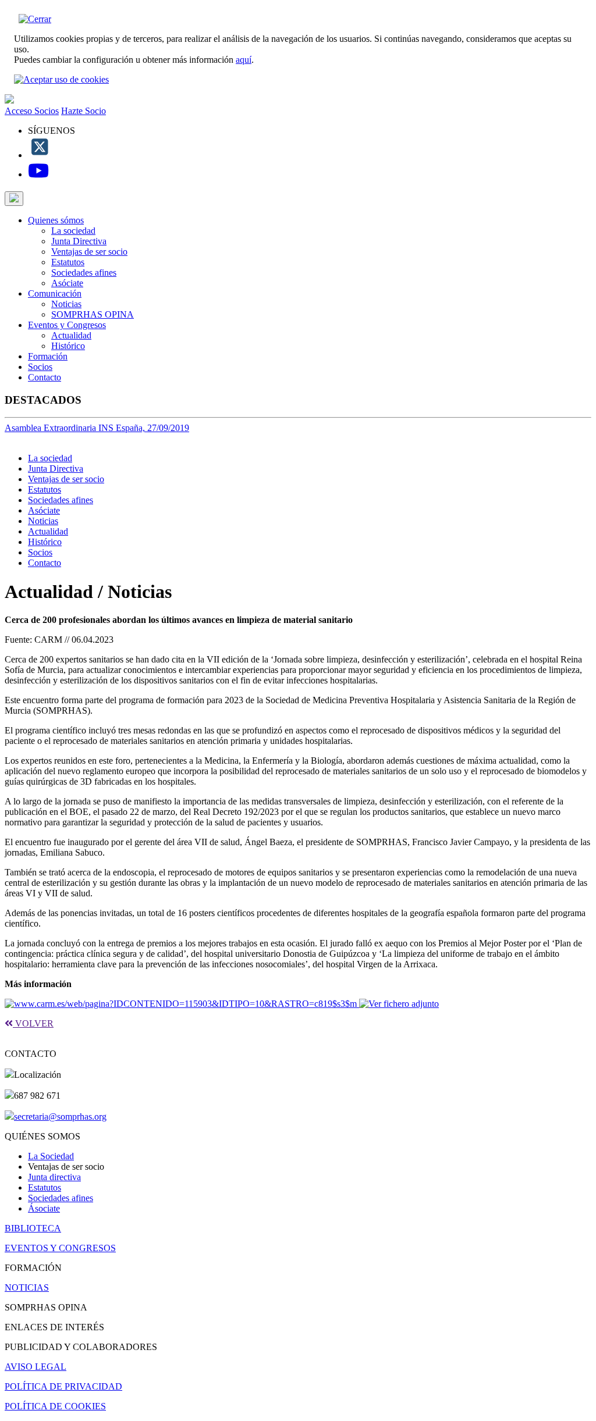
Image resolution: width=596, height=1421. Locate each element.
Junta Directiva (79, 241)
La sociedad (73, 231)
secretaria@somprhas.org (60, 1116)
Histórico (68, 346)
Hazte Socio (83, 111)
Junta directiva (54, 1177)
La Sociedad (51, 1156)
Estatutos (67, 262)
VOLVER (33, 1023)
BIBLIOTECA (33, 1228)
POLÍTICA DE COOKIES (55, 1406)
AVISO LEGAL (35, 1367)
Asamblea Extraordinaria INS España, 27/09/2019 (97, 428)
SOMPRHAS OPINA (92, 314)
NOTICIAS (27, 1287)
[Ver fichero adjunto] (399, 1004)
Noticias (66, 304)
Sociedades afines (83, 272)
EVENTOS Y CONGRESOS (60, 1248)
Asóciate (67, 283)
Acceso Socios (32, 111)
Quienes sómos (56, 220)
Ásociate (44, 1208)
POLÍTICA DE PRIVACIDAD (63, 1386)
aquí (243, 60)
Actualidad (71, 335)
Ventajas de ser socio (89, 252)
